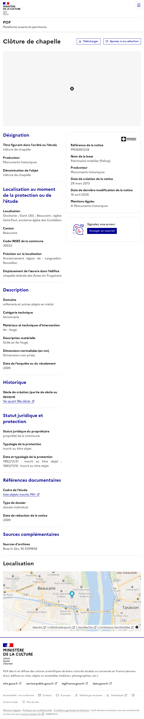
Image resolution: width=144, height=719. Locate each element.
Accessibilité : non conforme (18, 695)
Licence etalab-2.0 (30, 714)
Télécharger (90, 41)
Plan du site (33, 702)
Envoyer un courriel (102, 231)
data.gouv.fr (100, 684)
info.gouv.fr (10, 684)
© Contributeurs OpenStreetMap (113, 627)
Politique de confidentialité (37, 710)
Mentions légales (12, 710)
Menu (138, 5)
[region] (72, 601)
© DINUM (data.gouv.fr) (59, 627)
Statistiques (117, 695)
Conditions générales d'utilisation (71, 710)
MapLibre (37, 627)
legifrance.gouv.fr (73, 684)
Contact (47, 695)
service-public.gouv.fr (40, 684)
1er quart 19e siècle (16, 401)
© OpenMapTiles (84, 627)
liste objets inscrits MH (19, 494)
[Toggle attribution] (137, 627)
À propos (65, 695)
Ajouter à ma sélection (124, 41)
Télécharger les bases (90, 695)
